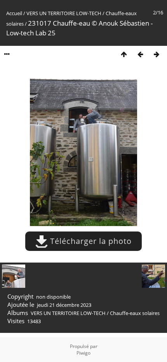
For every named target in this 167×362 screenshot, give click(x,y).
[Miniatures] (124, 54)
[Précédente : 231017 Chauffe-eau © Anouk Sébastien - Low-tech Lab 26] (140, 54)
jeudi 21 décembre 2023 (64, 304)
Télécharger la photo (90, 241)
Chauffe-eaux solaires (135, 313)
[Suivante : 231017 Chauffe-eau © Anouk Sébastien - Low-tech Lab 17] (156, 54)
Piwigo (83, 353)
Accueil (14, 13)
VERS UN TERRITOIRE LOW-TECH (63, 13)
